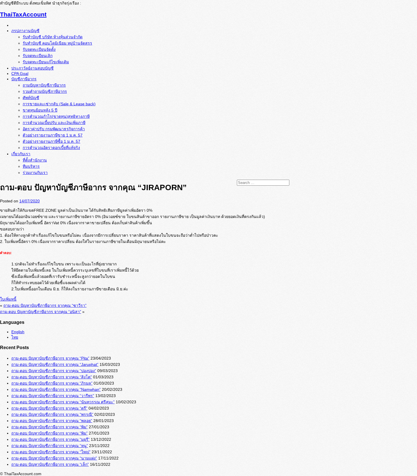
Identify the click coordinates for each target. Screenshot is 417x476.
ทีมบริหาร (31, 166)
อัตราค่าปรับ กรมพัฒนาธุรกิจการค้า (54, 129)
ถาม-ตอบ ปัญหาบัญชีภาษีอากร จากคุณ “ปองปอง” (53, 370)
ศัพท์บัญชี (31, 97)
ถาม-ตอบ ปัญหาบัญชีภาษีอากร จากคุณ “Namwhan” (56, 389)
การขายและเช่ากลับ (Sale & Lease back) (59, 104)
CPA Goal (19, 73)
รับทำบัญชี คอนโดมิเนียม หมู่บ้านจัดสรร (57, 43)
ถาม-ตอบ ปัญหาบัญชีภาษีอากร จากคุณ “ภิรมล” (51, 383)
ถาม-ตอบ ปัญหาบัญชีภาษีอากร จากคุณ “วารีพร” (52, 395)
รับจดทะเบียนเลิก (37, 55)
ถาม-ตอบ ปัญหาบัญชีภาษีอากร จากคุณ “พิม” (49, 427)
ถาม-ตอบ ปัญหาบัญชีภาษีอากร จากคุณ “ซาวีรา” (45, 305)
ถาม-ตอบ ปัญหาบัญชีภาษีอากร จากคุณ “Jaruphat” (54, 364)
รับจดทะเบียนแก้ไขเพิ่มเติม (46, 62)
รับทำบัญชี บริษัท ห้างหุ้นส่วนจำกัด (53, 37)
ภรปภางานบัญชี (25, 30)
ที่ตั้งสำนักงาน (35, 160)
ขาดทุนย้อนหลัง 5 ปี (40, 110)
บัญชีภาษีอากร (24, 79)
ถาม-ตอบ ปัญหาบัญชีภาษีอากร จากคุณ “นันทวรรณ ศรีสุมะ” (63, 402)
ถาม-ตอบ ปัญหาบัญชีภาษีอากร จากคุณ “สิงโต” (51, 377)
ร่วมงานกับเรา (35, 172)
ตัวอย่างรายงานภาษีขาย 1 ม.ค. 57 (53, 135)
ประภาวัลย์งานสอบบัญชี (32, 68)
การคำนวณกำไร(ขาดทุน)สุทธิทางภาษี (56, 116)
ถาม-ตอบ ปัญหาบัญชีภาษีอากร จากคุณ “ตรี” (49, 408)
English (17, 332)
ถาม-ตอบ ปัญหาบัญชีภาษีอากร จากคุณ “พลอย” (51, 420)
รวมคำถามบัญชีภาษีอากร (45, 91)
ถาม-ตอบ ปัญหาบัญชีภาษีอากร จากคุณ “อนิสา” (40, 311)
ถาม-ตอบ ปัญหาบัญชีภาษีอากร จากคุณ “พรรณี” (52, 414)
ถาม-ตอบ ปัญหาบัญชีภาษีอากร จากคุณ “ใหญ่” (50, 452)
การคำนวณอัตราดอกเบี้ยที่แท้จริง (51, 147)
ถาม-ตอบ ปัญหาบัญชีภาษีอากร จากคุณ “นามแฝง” (54, 458)
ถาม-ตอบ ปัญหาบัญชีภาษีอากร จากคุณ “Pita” (50, 358)
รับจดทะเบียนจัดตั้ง (39, 49)
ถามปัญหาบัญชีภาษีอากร (44, 85)
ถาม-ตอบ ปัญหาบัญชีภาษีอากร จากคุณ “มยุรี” (50, 439)
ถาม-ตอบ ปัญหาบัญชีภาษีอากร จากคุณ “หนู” (49, 445)
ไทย (14, 337)
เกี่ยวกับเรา (20, 154)
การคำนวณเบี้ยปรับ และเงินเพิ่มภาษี (54, 122)
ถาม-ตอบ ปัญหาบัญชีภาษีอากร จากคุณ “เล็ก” (50, 464)
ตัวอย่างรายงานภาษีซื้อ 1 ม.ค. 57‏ (51, 141)
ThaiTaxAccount (23, 14)
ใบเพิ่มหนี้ (8, 299)
